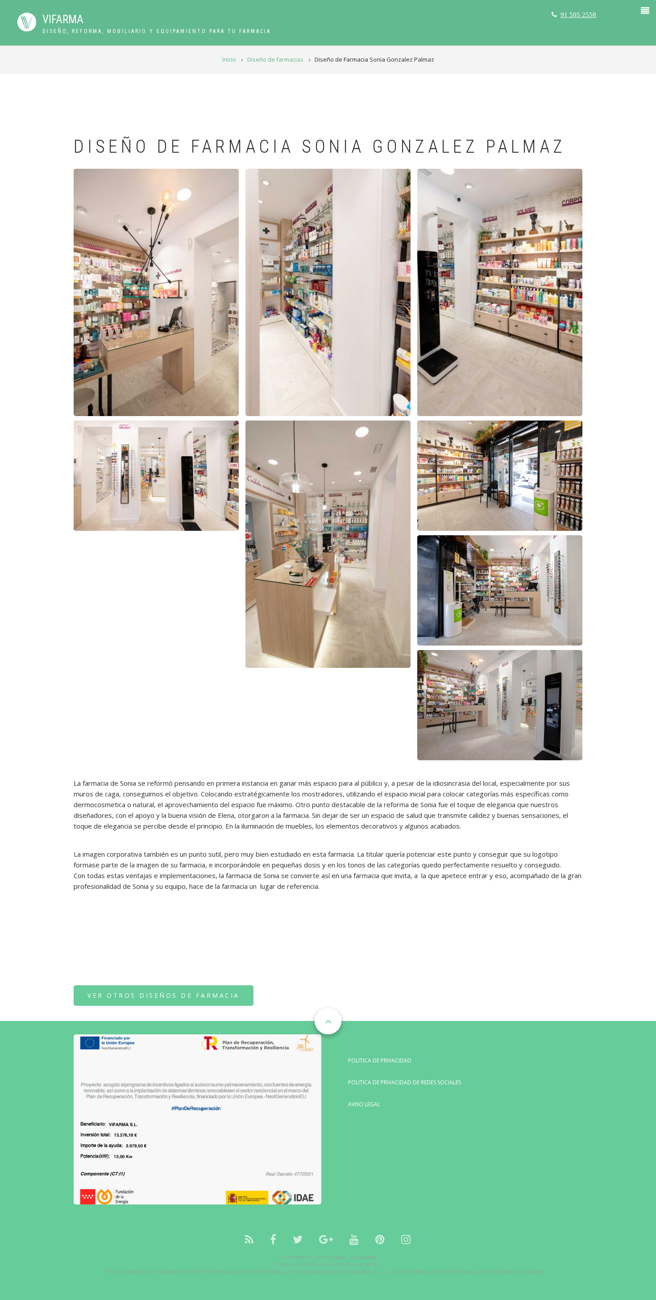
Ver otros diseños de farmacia (163, 995)
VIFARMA (62, 19)
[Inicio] (27, 21)
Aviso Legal (364, 1104)
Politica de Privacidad (379, 1060)
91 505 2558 (578, 14)
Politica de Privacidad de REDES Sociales (404, 1082)
